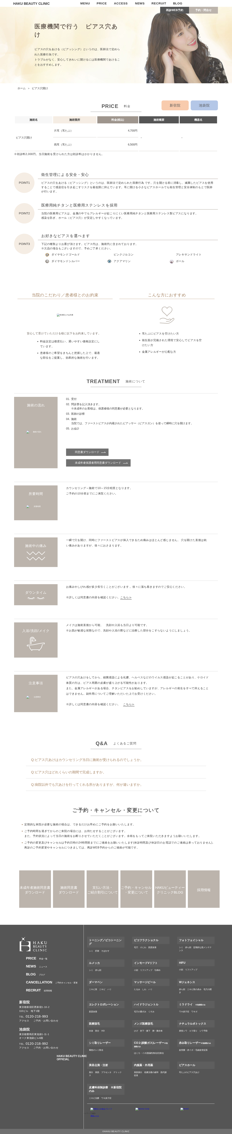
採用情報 (39, 991)
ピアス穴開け (40, 88)
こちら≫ (126, 597)
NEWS (140, 3)
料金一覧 (36, 959)
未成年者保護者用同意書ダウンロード (98, 462)
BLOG (178, 3)
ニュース (36, 967)
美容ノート (95, 1116)
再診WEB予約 (174, 10)
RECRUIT (158, 3)
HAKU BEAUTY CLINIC (31, 3)
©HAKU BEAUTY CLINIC (116, 1131)
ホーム (21, 88)
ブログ (35, 975)
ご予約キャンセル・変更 (52, 983)
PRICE (102, 3)
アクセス (24, 1020)
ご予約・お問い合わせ (45, 1020)
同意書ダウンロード (87, 452)
